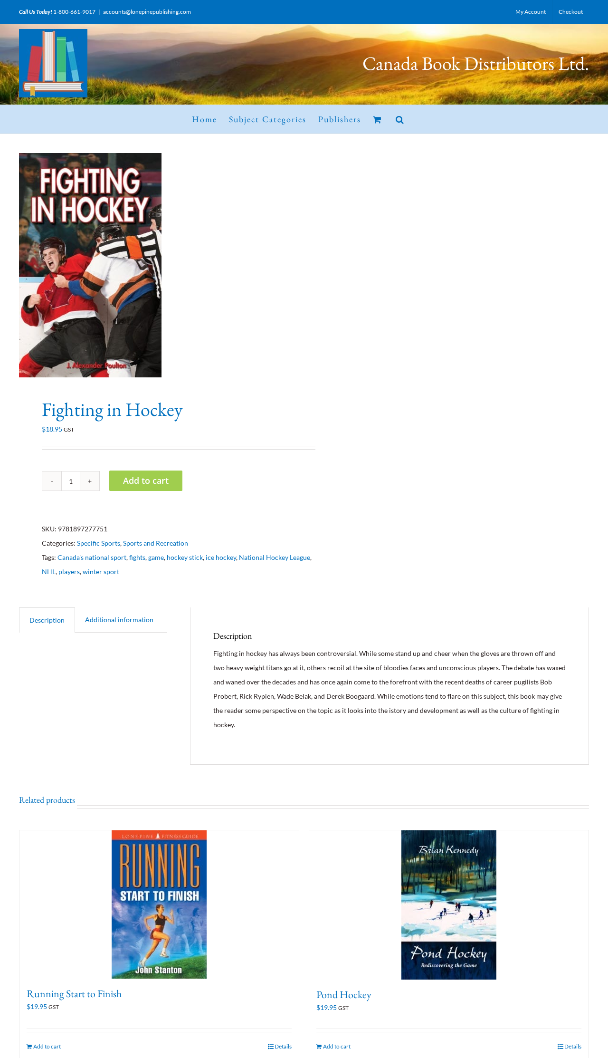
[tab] (47, 620)
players (69, 571)
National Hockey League (274, 557)
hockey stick (185, 557)
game (156, 557)
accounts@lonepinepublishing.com (147, 11)
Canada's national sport (91, 557)
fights (137, 557)
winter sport (101, 571)
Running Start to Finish (74, 993)
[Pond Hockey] (449, 905)
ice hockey (221, 557)
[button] (400, 119)
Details (283, 1046)
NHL (49, 571)
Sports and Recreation (155, 543)
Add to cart (146, 480)
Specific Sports (98, 543)
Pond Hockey (343, 994)
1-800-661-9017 (74, 11)
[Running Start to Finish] (159, 904)
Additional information (119, 620)
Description (47, 620)
